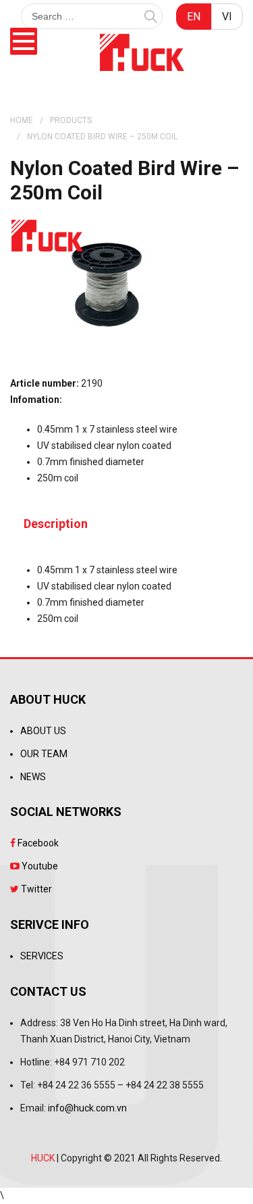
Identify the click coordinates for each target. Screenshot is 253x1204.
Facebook (37, 843)
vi (227, 16)
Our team (43, 753)
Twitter (35, 889)
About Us (43, 730)
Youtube (39, 866)
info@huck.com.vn (87, 1108)
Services (41, 955)
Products (71, 120)
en (193, 16)
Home (21, 120)
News (33, 776)
